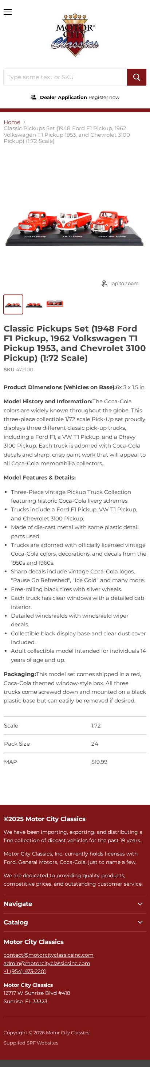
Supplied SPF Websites (31, 1043)
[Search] (136, 77)
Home (12, 122)
